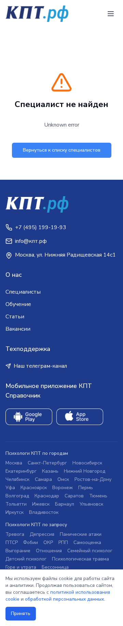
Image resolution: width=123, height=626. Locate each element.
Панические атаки (80, 534)
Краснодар (47, 496)
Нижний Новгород (84, 471)
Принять (20, 613)
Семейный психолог (89, 550)
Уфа (10, 487)
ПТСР (11, 542)
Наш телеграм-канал (40, 366)
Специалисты (23, 292)
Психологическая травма (80, 559)
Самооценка (87, 542)
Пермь (85, 487)
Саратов (74, 496)
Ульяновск (91, 504)
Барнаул (64, 504)
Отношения (49, 550)
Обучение (18, 304)
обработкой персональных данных (64, 599)
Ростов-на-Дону (92, 479)
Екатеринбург (21, 471)
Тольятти (16, 504)
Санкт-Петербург (47, 463)
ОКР (48, 542)
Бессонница (55, 567)
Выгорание (17, 550)
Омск (63, 479)
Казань (50, 471)
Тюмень (98, 496)
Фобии (30, 542)
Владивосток (43, 512)
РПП (63, 542)
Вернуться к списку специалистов (61, 150)
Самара (43, 479)
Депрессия (42, 534)
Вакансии (17, 329)
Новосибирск (87, 463)
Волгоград (17, 496)
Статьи (14, 316)
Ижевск (41, 504)
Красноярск (33, 487)
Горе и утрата (20, 567)
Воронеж (62, 487)
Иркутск (14, 512)
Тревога (14, 534)
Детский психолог (25, 559)
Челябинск (17, 479)
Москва (13, 463)
